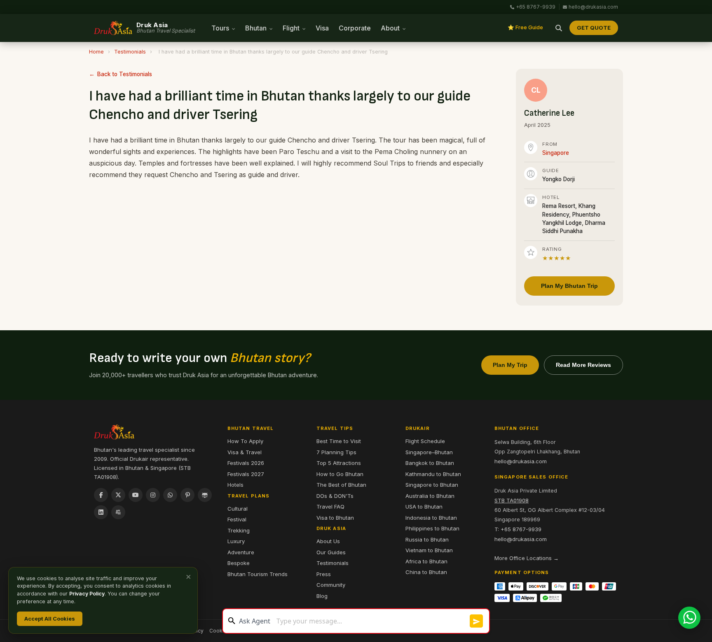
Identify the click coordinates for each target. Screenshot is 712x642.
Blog (322, 596)
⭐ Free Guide (525, 27)
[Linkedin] (101, 512)
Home (96, 52)
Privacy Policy (87, 594)
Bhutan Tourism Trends (257, 574)
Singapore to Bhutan (431, 484)
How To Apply (245, 441)
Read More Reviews (583, 365)
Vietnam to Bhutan (429, 550)
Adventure (240, 552)
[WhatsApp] (170, 495)
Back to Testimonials (124, 74)
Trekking (238, 530)
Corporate (355, 28)
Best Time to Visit (338, 441)
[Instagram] (153, 495)
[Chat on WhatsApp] (689, 618)
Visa (322, 28)
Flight (292, 28)
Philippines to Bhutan (432, 528)
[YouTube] (136, 495)
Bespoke (238, 563)
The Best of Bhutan (341, 484)
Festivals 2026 (245, 463)
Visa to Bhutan (335, 517)
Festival (236, 519)
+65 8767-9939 (535, 7)
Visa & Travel (244, 452)
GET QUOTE (594, 27)
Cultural (237, 508)
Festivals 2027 (245, 474)
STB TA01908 (511, 500)
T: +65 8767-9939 (517, 529)
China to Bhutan (426, 572)
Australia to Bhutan (429, 496)
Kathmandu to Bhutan (433, 474)
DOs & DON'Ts (335, 496)
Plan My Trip (510, 365)
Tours (221, 28)
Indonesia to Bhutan (431, 517)
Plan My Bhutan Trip (569, 285)
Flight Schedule (425, 441)
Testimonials (130, 52)
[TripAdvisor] (205, 495)
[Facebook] (101, 495)
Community (330, 584)
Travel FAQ (330, 506)
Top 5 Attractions (338, 463)
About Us (328, 541)
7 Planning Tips (336, 452)
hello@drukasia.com (593, 7)
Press (323, 574)
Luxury (236, 541)
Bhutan (256, 28)
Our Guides (331, 552)
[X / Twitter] (118, 495)
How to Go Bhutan (339, 474)
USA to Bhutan (424, 506)
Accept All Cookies (49, 618)
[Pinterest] (187, 495)
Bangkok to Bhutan (429, 463)
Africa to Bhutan (426, 561)
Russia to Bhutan (427, 539)
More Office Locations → (526, 558)
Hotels (235, 484)
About (391, 28)
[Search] (558, 28)
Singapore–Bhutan (429, 452)
